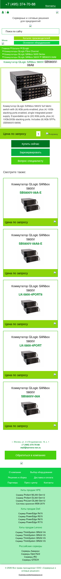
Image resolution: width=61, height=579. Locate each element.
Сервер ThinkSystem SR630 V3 (31, 535)
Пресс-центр (30, 482)
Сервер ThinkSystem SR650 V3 (31, 540)
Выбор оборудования (41, 472)
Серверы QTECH (30, 559)
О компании (15, 472)
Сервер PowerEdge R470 (30, 513)
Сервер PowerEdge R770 (30, 522)
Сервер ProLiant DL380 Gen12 (30, 500)
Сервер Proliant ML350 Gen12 (30, 494)
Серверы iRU (30, 556)
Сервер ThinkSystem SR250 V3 (31, 537)
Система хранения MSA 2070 (30, 503)
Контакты (50, 5)
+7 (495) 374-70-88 (20, 3)
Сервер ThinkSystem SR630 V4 (31, 532)
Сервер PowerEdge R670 (30, 519)
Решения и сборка (17, 477)
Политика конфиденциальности (30, 575)
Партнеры (13, 482)
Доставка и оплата (43, 477)
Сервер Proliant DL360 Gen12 (30, 497)
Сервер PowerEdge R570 (30, 516)
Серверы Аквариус (30, 550)
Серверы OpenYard (30, 553)
